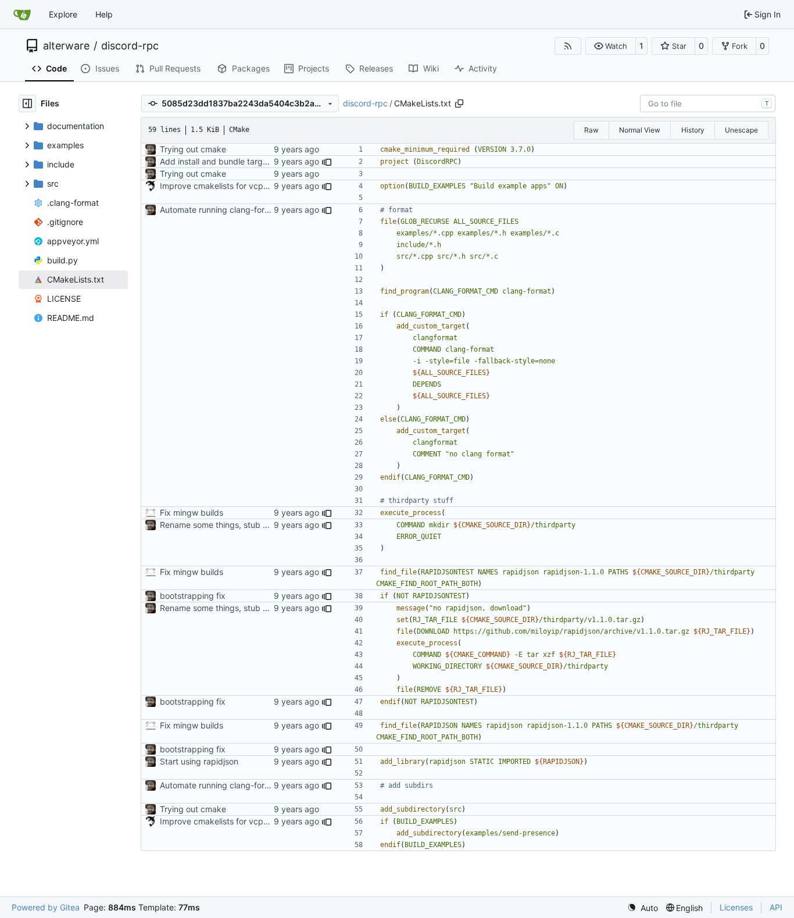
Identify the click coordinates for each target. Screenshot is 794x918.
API (776, 907)
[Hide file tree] (27, 103)
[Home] (22, 14)
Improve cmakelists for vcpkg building (233, 186)
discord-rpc (130, 46)
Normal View (639, 130)
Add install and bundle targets (217, 161)
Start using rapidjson (199, 761)
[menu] (642, 908)
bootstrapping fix (193, 596)
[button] (610, 46)
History (692, 130)
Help (104, 14)
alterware (66, 46)
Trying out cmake (193, 149)
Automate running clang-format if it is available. (249, 210)
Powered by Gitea (46, 907)
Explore (63, 14)
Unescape (741, 130)
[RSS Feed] (568, 46)
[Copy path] (459, 103)
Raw (591, 130)
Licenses (736, 907)
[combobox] (707, 103)
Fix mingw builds (191, 512)
